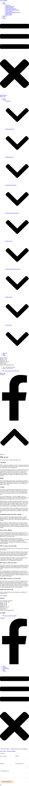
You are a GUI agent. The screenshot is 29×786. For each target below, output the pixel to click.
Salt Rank (25, 748)
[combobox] (22, 767)
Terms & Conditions (11, 751)
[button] (14, 57)
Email (20, 756)
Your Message (4, 771)
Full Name (6, 756)
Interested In (22, 763)
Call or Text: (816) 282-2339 (10, 615)
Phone (5, 763)
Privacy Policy (3, 751)
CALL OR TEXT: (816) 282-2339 (11, 370)
